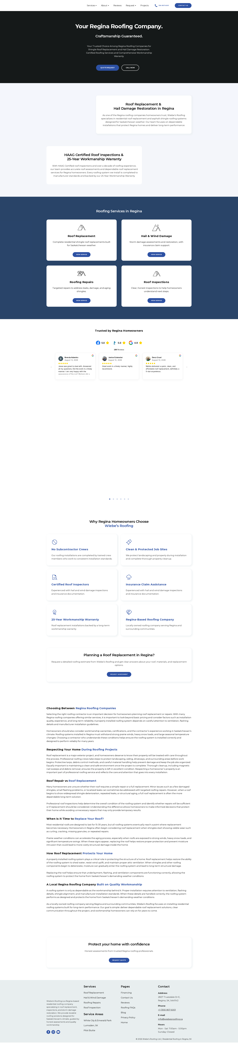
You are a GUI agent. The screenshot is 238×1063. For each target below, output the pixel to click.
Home (124, 1023)
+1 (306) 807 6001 (167, 1011)
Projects (144, 5)
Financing (126, 994)
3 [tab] (117, 500)
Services (91, 5)
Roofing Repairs (92, 1003)
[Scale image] (119, 451)
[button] (161, 5)
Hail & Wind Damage (95, 999)
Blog (123, 1013)
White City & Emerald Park (97, 1021)
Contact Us (127, 999)
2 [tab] (113, 500)
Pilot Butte (89, 1031)
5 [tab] (124, 500)
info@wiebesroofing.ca (170, 1020)
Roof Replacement (94, 994)
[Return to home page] (55, 5)
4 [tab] (121, 500)
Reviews (117, 5)
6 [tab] (128, 500)
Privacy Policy (128, 1018)
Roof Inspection (92, 1008)
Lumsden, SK (91, 1026)
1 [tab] (110, 500)
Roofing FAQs (128, 1008)
